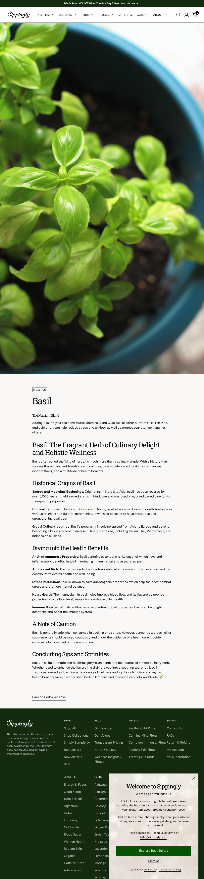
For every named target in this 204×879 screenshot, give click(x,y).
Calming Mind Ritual (143, 735)
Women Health (74, 842)
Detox (68, 813)
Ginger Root (103, 827)
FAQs (170, 735)
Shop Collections (76, 735)
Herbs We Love (105, 750)
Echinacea (102, 820)
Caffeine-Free (74, 863)
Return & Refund (178, 742)
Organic (70, 856)
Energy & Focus (75, 784)
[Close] (194, 778)
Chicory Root (103, 806)
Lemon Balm (103, 856)
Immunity (71, 820)
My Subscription (178, 757)
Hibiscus (100, 842)
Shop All (70, 728)
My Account (175, 750)
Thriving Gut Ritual (142, 757)
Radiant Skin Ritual (142, 750)
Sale (67, 764)
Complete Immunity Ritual (148, 742)
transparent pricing (170, 869)
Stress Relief (73, 799)
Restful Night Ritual (142, 728)
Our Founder (103, 728)
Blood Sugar (72, 834)
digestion (39, 389)
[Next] (150, 3)
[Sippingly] (19, 15)
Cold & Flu (71, 827)
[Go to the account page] (187, 15)
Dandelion (101, 813)
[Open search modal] (178, 15)
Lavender (101, 848)
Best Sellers (72, 750)
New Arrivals (73, 757)
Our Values (102, 735)
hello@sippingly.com (153, 837)
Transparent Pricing (108, 742)
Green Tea (101, 834)
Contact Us (175, 728)
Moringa (100, 863)
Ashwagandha (104, 784)
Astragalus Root (105, 792)
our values (150, 869)
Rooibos (100, 870)
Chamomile (102, 799)
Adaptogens (73, 870)
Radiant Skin (73, 848)
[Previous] (53, 3)
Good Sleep (72, 792)
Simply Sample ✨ (77, 742)
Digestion (71, 806)
